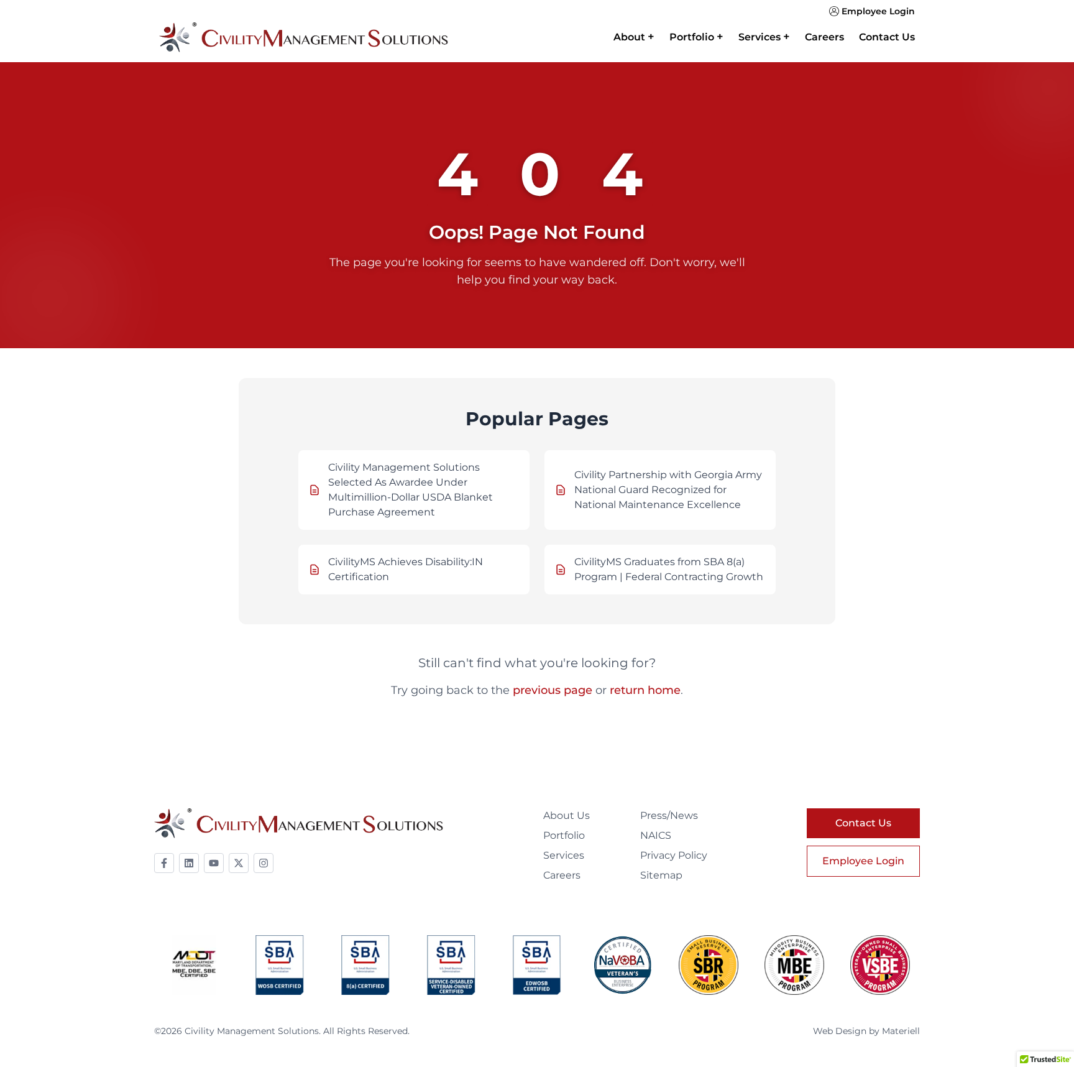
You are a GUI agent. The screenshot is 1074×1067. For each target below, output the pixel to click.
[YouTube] (214, 863)
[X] (239, 863)
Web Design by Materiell (866, 1031)
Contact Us (863, 823)
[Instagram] (263, 863)
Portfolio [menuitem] (696, 37)
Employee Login (878, 11)
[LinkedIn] (189, 863)
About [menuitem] (633, 37)
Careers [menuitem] (824, 37)
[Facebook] (164, 863)
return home (645, 690)
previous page (552, 690)
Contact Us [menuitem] (887, 37)
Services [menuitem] (764, 37)
